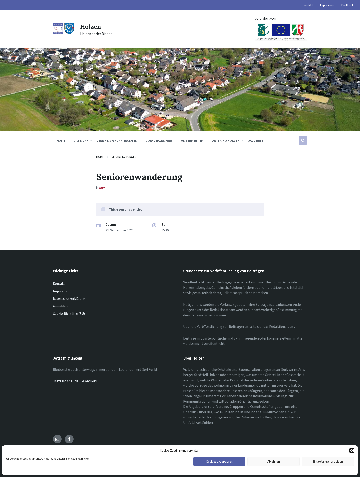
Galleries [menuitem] (256, 140)
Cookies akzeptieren (219, 461)
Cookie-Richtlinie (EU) (69, 313)
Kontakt (59, 283)
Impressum (61, 291)
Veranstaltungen (124, 157)
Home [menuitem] (61, 140)
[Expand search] (303, 140)
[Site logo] (63, 33)
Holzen (90, 26)
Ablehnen (274, 461)
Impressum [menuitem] (327, 5)
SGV (102, 188)
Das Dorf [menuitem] (80, 140)
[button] (352, 450)
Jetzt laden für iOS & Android (75, 381)
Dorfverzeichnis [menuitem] (159, 140)
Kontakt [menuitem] (307, 5)
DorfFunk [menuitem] (347, 5)
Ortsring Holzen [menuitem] (225, 140)
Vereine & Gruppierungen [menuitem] (116, 140)
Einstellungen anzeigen (327, 461)
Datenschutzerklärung (69, 298)
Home (100, 157)
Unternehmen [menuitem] (192, 140)
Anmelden (60, 306)
